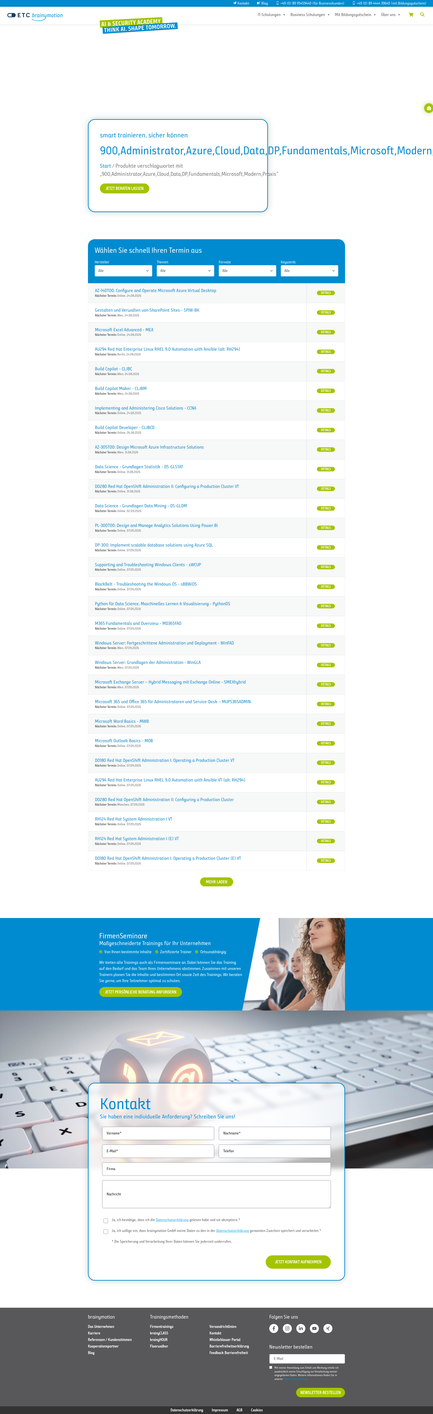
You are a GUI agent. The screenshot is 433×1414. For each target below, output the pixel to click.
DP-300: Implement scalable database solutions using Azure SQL (154, 545)
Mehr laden (216, 881)
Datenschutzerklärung (172, 1220)
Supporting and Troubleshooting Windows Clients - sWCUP (148, 565)
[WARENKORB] (411, 14)
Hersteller (102, 262)
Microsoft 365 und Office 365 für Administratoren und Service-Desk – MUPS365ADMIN (173, 702)
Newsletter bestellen (320, 1392)
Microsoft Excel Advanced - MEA (124, 330)
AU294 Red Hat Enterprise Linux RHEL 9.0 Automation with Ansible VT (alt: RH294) (170, 780)
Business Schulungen (307, 14)
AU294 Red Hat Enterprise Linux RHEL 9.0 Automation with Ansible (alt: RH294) (167, 349)
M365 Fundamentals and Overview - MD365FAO (138, 623)
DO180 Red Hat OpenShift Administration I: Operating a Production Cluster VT (165, 760)
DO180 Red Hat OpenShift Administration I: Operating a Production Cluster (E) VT (168, 858)
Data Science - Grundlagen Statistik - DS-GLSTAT (139, 467)
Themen (162, 262)
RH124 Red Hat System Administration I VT (133, 819)
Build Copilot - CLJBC (113, 369)
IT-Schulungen (269, 14)
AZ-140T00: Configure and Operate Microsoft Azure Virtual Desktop (155, 290)
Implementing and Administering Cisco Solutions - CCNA (145, 408)
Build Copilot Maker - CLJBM (121, 388)
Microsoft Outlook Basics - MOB (124, 741)
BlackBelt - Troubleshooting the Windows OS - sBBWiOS (146, 584)
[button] (422, 14)
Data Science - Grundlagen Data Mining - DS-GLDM (141, 506)
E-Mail (278, 1359)
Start (105, 165)
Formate (225, 262)
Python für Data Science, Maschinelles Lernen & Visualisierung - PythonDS (162, 604)
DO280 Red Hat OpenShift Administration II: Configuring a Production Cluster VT (167, 486)
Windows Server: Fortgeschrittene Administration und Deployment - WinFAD (164, 643)
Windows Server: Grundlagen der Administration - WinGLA (148, 662)
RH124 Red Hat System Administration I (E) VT (137, 838)
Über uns (388, 14)
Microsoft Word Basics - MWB (122, 721)
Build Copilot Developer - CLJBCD (124, 427)
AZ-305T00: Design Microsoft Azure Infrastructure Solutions (149, 447)
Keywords (288, 262)
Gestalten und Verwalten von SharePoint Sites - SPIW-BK (147, 310)
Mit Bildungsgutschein (353, 14)
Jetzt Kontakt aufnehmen (298, 1261)
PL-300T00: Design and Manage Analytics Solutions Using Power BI (156, 525)
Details (326, 293)
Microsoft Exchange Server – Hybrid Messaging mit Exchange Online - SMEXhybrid (170, 682)
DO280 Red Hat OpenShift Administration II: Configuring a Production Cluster (164, 799)
